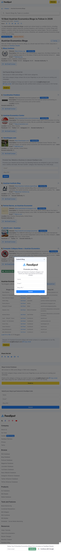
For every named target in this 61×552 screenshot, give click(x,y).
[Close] (44, 259)
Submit (30, 291)
